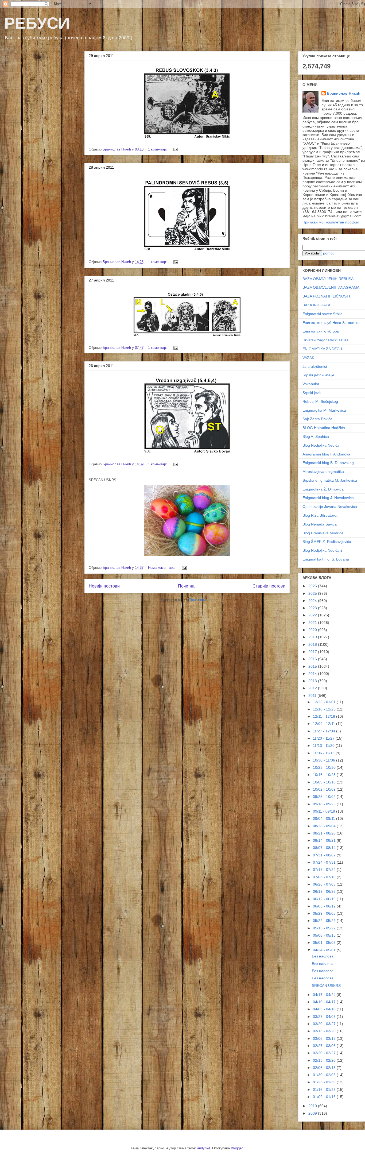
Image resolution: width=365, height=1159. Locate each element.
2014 (313, 673)
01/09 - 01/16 (325, 1097)
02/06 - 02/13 (325, 1067)
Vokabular (310, 384)
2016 (313, 659)
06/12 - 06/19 (325, 899)
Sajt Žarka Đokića (317, 419)
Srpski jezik (311, 393)
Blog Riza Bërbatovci (319, 515)
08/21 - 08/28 (325, 833)
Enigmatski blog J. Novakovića (328, 498)
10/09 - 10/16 (325, 782)
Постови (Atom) (201, 600)
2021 (313, 622)
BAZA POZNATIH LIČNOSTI (326, 296)
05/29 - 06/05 (325, 913)
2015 (313, 666)
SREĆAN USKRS (326, 985)
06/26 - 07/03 (325, 884)
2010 (313, 1106)
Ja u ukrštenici (314, 366)
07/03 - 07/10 (325, 877)
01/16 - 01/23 (325, 1089)
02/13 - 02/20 (325, 1060)
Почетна (186, 586)
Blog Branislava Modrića (322, 533)
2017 (313, 652)
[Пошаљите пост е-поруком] (175, 149)
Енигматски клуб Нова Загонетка (331, 322)
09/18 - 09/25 (325, 804)
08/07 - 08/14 (325, 847)
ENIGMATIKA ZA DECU (322, 349)
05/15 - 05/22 (325, 928)
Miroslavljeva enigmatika (323, 471)
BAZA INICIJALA (316, 305)
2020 (313, 630)
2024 (313, 600)
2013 (313, 681)
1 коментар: (158, 149)
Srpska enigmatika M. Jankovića (329, 480)
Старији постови (269, 586)
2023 (313, 608)
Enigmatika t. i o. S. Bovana (325, 559)
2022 (313, 615)
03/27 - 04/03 (325, 1016)
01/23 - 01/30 (325, 1082)
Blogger (236, 1148)
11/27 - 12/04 (324, 731)
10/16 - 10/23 (325, 774)
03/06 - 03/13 (325, 1038)
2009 (313, 1113)
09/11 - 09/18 (324, 811)
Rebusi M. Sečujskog (320, 401)
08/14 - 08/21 (325, 840)
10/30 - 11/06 (324, 760)
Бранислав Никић (343, 93)
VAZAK (308, 358)
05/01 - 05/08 (325, 942)
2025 (313, 593)
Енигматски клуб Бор (320, 331)
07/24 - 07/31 (325, 862)
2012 (313, 688)
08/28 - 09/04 (325, 826)
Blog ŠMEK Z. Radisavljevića (326, 541)
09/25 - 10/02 (325, 796)
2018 (313, 644)
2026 (313, 586)
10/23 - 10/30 (325, 767)
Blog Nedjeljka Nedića (320, 445)
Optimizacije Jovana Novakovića (329, 506)
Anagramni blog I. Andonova (326, 454)
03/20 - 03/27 (325, 1024)
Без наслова (322, 956)
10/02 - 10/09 (325, 789)
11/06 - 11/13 (324, 753)
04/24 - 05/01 (325, 950)
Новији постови (104, 586)
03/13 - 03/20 (325, 1031)
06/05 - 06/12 (325, 906)
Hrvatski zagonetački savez (325, 340)
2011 (312, 695)
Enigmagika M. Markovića (324, 410)
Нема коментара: (162, 568)
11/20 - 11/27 (324, 738)
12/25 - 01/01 (325, 702)
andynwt (203, 1148)
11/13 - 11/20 (324, 745)
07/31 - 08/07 (325, 855)
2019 (313, 637)
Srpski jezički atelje (318, 375)
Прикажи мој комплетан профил (330, 222)
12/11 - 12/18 (324, 716)
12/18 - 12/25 (325, 709)
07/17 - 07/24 (325, 869)
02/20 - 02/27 (325, 1053)
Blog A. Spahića (315, 436)
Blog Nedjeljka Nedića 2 (322, 550)
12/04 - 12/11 (324, 723)
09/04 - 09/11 (324, 818)
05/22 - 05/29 (325, 920)
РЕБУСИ (37, 23)
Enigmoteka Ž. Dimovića (323, 489)
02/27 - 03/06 (325, 1046)
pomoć (329, 253)
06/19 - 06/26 (325, 891)
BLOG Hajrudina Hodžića (323, 428)
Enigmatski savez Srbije (322, 314)
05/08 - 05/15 (325, 935)
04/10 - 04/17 (325, 1002)
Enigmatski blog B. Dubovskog (328, 463)
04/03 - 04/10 (325, 1009)
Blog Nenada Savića (319, 524)
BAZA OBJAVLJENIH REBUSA (328, 279)
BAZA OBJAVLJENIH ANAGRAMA (330, 287)
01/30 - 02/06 (325, 1075)
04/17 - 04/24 (325, 994)
